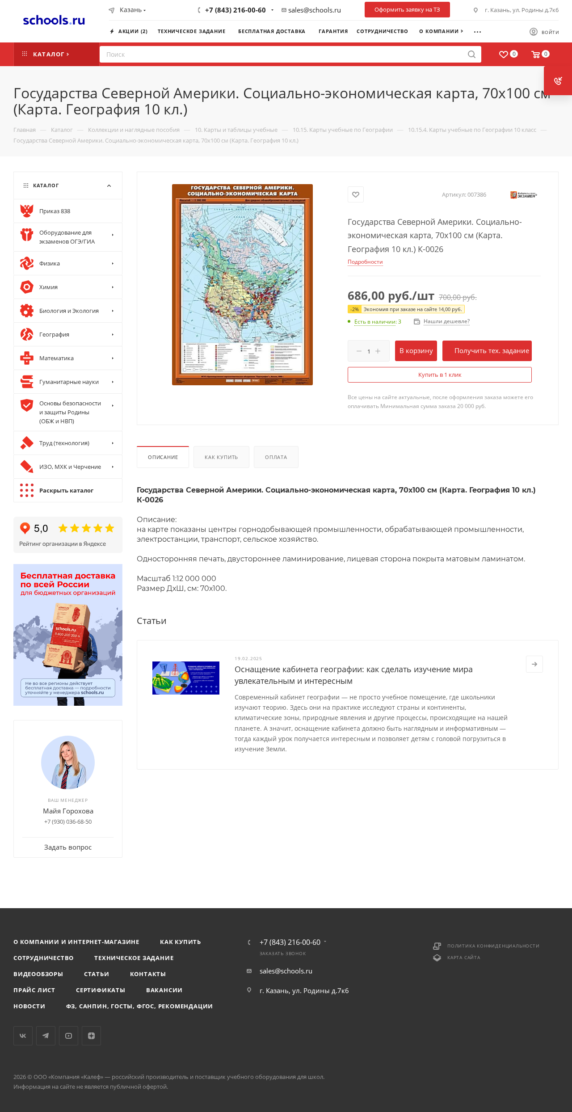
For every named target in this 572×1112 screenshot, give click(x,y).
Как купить (221, 457)
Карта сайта (463, 957)
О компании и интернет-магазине (76, 942)
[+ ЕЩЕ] (481, 31)
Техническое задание (133, 958)
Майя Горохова (68, 810)
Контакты (148, 974)
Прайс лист (34, 990)
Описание (163, 457)
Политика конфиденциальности (493, 946)
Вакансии (164, 990)
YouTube (68, 1035)
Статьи (96, 974)
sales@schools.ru (314, 9)
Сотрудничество (43, 958)
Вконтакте (23, 1035)
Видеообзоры (38, 974)
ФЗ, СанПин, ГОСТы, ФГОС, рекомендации (140, 1006)
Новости (29, 1006)
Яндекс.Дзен (91, 1035)
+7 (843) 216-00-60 (235, 9)
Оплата (276, 457)
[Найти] (471, 54)
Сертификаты (101, 990)
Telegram (45, 1035)
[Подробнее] (534, 664)
